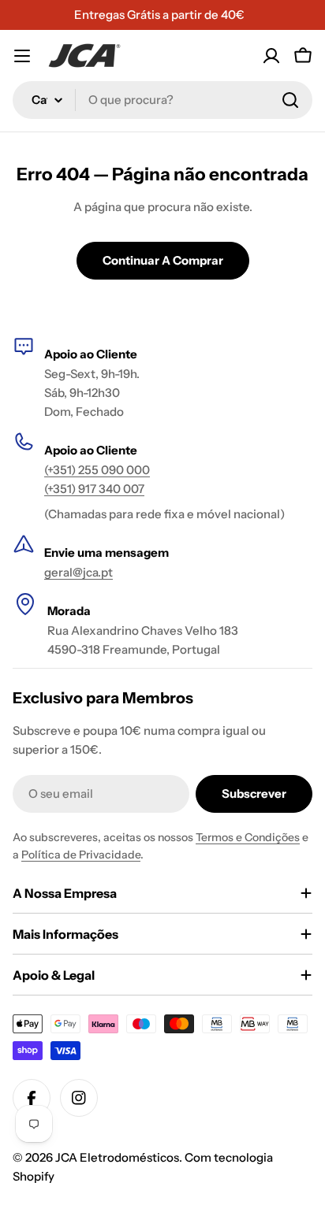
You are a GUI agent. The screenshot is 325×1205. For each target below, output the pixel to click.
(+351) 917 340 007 (94, 488)
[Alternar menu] (22, 55)
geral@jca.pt (78, 572)
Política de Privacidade (80, 854)
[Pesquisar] (290, 100)
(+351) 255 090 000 (97, 469)
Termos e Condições (248, 837)
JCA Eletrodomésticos (117, 1157)
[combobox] (162, 100)
